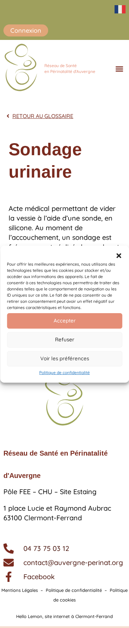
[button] (118, 255)
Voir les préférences (64, 358)
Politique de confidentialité (64, 372)
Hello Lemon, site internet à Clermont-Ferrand (64, 616)
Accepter (65, 320)
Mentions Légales (19, 590)
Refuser (64, 339)
